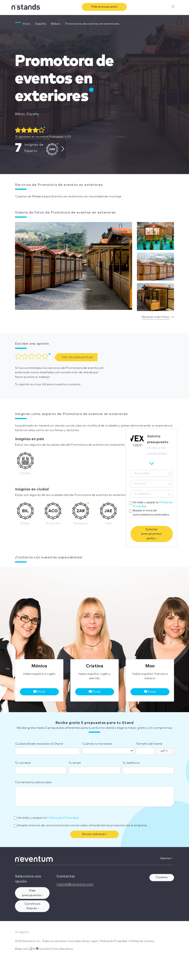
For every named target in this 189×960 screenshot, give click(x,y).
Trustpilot (22, 932)
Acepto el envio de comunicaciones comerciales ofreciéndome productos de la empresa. (83, 825)
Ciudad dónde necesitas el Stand (39, 743)
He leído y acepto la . (152, 504)
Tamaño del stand (149, 743)
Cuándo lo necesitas (97, 743)
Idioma (165, 858)
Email (40, 691)
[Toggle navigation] (173, 6)
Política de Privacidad (62, 817)
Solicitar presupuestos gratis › (151, 534)
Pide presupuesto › (32, 893)
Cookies (162, 877)
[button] (73, 267)
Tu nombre (23, 762)
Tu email (75, 762)
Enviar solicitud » (94, 834)
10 (32, 137)
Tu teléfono (131, 762)
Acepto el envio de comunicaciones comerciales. (151, 512)
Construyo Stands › (32, 906)
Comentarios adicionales (33, 782)
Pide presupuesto (104, 6)
